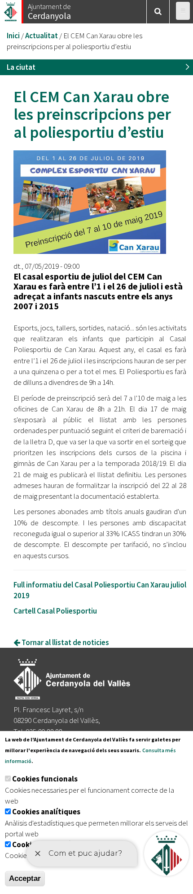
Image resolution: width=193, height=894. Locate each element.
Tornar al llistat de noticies (64, 642)
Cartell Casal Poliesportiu (55, 611)
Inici (13, 36)
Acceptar (25, 878)
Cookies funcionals (45, 779)
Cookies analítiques (46, 812)
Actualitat (41, 36)
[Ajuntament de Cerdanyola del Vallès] (11, 9)
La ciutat (21, 67)
